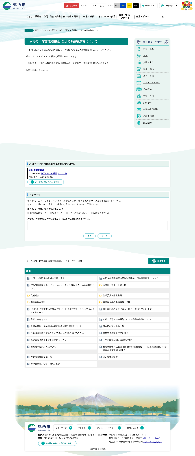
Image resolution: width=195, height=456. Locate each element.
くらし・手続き (33, 16)
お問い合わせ (132, 428)
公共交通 (147, 89)
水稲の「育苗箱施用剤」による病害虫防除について (127, 319)
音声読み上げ (150, 5)
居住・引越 (148, 76)
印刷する (161, 261)
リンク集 (82, 428)
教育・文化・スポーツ (125, 16)
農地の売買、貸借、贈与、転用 (45, 364)
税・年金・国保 (70, 16)
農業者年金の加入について (43, 347)
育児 (145, 56)
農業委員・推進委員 (112, 295)
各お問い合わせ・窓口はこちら (59, 443)
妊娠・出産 (148, 49)
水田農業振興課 (36, 170)
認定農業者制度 (110, 357)
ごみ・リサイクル (151, 82)
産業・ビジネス (143, 16)
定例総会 (35, 295)
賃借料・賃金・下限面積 (114, 285)
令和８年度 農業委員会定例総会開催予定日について (56, 326)
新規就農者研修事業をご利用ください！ (50, 340)
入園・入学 (148, 62)
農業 (53, 30)
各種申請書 (148, 116)
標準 (94, 5)
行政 (162, 16)
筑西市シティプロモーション (186, 6)
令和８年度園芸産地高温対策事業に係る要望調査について (130, 278)
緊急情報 (73, 5)
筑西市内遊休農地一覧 (113, 326)
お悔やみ (147, 103)
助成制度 (147, 123)
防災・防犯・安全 (52, 16)
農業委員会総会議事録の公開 (116, 302)
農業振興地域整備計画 (41, 357)
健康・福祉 (88, 16)
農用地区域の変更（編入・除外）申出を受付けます (127, 309)
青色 (123, 5)
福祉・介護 (148, 96)
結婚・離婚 (148, 69)
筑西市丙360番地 (49, 173)
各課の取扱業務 (150, 109)
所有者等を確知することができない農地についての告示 (57, 333)
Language (169, 5)
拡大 (102, 5)
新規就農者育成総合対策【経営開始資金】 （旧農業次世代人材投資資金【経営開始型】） (134, 348)
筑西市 (39, 428)
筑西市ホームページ (14, 6)
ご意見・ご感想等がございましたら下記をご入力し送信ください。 (59, 219)
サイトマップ (61, 428)
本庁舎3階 (62, 173)
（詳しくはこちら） (151, 438)
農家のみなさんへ (39, 319)
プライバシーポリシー (106, 428)
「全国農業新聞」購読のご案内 (118, 340)
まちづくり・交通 (107, 16)
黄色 (129, 5)
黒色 (135, 5)
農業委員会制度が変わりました (118, 333)
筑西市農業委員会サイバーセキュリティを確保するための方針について (62, 287)
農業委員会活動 (38, 302)
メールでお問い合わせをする (47, 182)
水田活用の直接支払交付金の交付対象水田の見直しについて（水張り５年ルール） (62, 311)
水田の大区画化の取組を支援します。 (49, 278)
